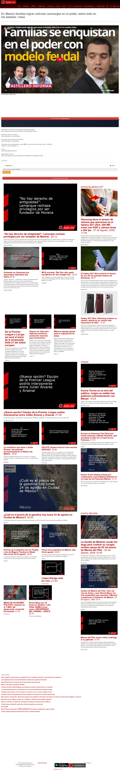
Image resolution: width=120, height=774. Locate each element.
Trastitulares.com (57, 769)
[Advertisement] (40, 303)
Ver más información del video (60, 178)
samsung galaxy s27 (92, 186)
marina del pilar (89, 513)
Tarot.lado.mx (88, 763)
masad (84, 361)
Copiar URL (7, 172)
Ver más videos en (60, 118)
